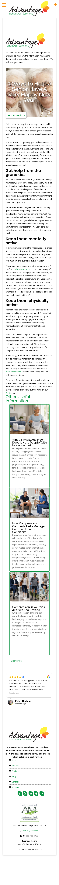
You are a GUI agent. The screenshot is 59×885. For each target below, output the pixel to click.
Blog (14, 776)
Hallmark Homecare (23, 269)
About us (15, 765)
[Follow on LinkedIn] (31, 793)
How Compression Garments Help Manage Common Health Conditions (28, 528)
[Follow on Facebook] (20, 793)
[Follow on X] (25, 793)
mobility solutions (13, 371)
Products (15, 771)
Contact (9, 393)
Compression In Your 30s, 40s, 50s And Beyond (28, 608)
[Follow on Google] (36, 793)
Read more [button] (14, 693)
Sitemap (15, 787)
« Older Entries (15, 661)
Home (14, 760)
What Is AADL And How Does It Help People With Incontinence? (29, 442)
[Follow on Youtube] (42, 793)
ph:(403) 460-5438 (30, 831)
